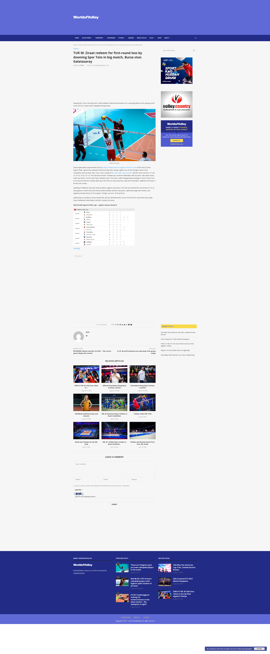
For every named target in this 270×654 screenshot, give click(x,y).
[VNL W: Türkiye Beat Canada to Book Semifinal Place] (114, 430)
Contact (146, 617)
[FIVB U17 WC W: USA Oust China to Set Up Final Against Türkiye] (86, 374)
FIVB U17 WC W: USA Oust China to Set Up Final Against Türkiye (183, 593)
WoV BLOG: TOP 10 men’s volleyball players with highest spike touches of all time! (141, 582)
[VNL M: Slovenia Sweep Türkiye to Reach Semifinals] (114, 402)
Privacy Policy (125, 617)
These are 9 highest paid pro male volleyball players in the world (142, 567)
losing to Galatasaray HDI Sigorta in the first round (119, 167)
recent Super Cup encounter (122, 173)
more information (247, 649)
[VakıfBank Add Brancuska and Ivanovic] (86, 402)
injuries (131, 38)
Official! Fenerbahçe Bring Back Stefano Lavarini (114, 387)
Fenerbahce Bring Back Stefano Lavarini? (143, 387)
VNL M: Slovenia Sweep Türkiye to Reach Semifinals (114, 415)
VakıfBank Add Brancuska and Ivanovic (86, 415)
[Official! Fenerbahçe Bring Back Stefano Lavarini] (114, 374)
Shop (159, 38)
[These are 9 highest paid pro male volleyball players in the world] (122, 568)
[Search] (196, 38)
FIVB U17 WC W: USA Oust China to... (86, 387)
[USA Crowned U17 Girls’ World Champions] (164, 582)
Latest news (86, 38)
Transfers (99, 38)
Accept (259, 649)
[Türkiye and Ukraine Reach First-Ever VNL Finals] (143, 430)
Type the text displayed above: (85, 496)
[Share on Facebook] (115, 325)
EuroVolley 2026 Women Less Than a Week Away (178, 355)
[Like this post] (113, 325)
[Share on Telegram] (129, 325)
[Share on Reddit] (124, 325)
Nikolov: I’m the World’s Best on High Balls (175, 350)
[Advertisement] (156, 17)
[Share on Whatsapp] (126, 325)
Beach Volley (141, 38)
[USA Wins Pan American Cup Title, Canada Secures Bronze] (164, 568)
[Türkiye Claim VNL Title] (143, 402)
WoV (82, 65)
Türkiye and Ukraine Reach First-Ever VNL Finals (142, 443)
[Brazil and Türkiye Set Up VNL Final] (86, 430)
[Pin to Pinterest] (120, 325)
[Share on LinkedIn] (122, 325)
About (167, 38)
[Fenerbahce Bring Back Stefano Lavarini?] (143, 374)
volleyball (78, 256)
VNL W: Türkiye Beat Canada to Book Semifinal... (114, 443)
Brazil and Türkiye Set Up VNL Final (86, 443)
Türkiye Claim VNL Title (142, 414)
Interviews (111, 38)
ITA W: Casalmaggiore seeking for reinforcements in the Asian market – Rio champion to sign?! (140, 600)
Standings (76, 248)
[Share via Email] (131, 325)
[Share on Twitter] (118, 325)
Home (77, 38)
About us (137, 617)
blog (151, 38)
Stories (121, 38)
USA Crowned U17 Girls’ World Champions (175, 339)
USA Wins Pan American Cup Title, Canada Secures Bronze (184, 567)
